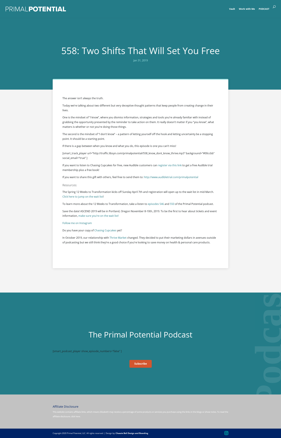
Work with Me (247, 9)
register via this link (170, 165)
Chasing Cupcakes (105, 230)
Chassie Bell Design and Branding (132, 433)
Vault (232, 9)
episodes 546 (156, 204)
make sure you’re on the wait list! (98, 216)
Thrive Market (118, 237)
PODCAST (264, 9)
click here (75, 416)
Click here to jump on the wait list (82, 196)
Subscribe (140, 363)
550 (172, 204)
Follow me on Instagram (77, 223)
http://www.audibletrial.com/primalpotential (171, 177)
